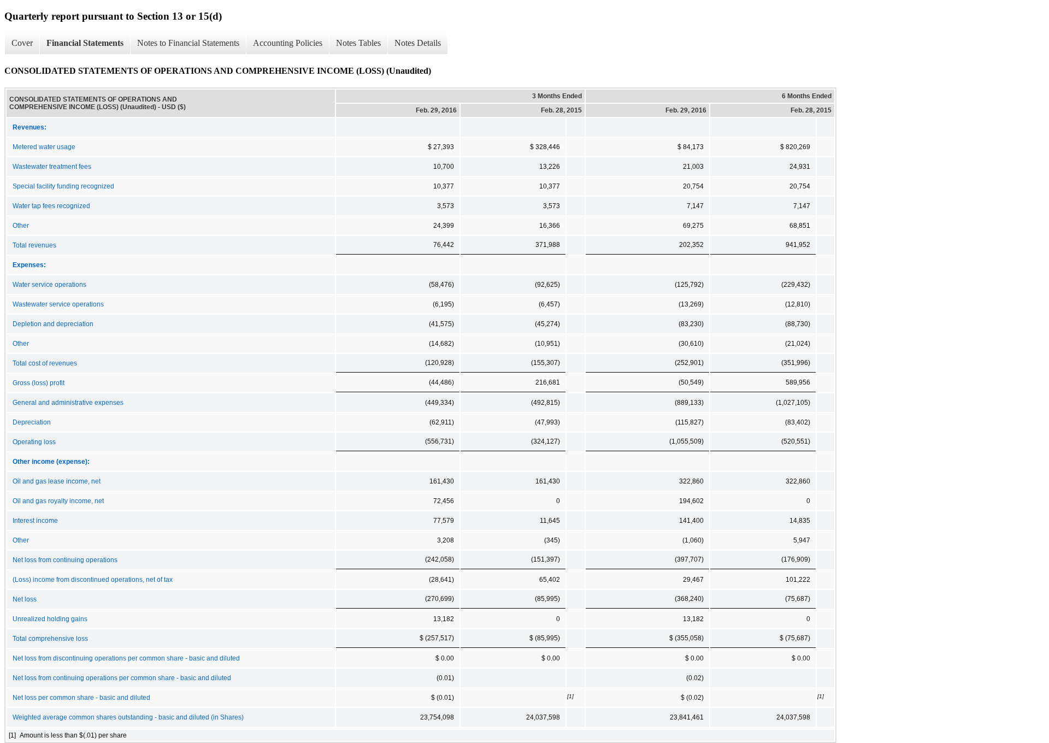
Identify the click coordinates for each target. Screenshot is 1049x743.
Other (21, 225)
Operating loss (34, 442)
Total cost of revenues (45, 363)
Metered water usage (44, 147)
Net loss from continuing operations (65, 560)
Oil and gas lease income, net (57, 481)
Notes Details (417, 43)
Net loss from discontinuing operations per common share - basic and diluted (126, 658)
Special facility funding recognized (63, 186)
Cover (22, 43)
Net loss (25, 599)
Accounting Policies (287, 43)
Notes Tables (358, 43)
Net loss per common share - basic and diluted (81, 697)
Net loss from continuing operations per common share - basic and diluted (122, 678)
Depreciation (32, 422)
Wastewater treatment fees (52, 166)
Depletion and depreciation (53, 324)
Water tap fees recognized (51, 206)
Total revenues (34, 245)
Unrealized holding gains (50, 619)
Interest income (35, 520)
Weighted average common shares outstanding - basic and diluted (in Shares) (128, 717)
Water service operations (49, 284)
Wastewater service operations (58, 304)
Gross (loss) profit (38, 383)
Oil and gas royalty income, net (58, 501)
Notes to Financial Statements (188, 43)
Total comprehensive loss (50, 638)
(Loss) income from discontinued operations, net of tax (93, 579)
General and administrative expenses (68, 402)
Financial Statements (84, 43)
